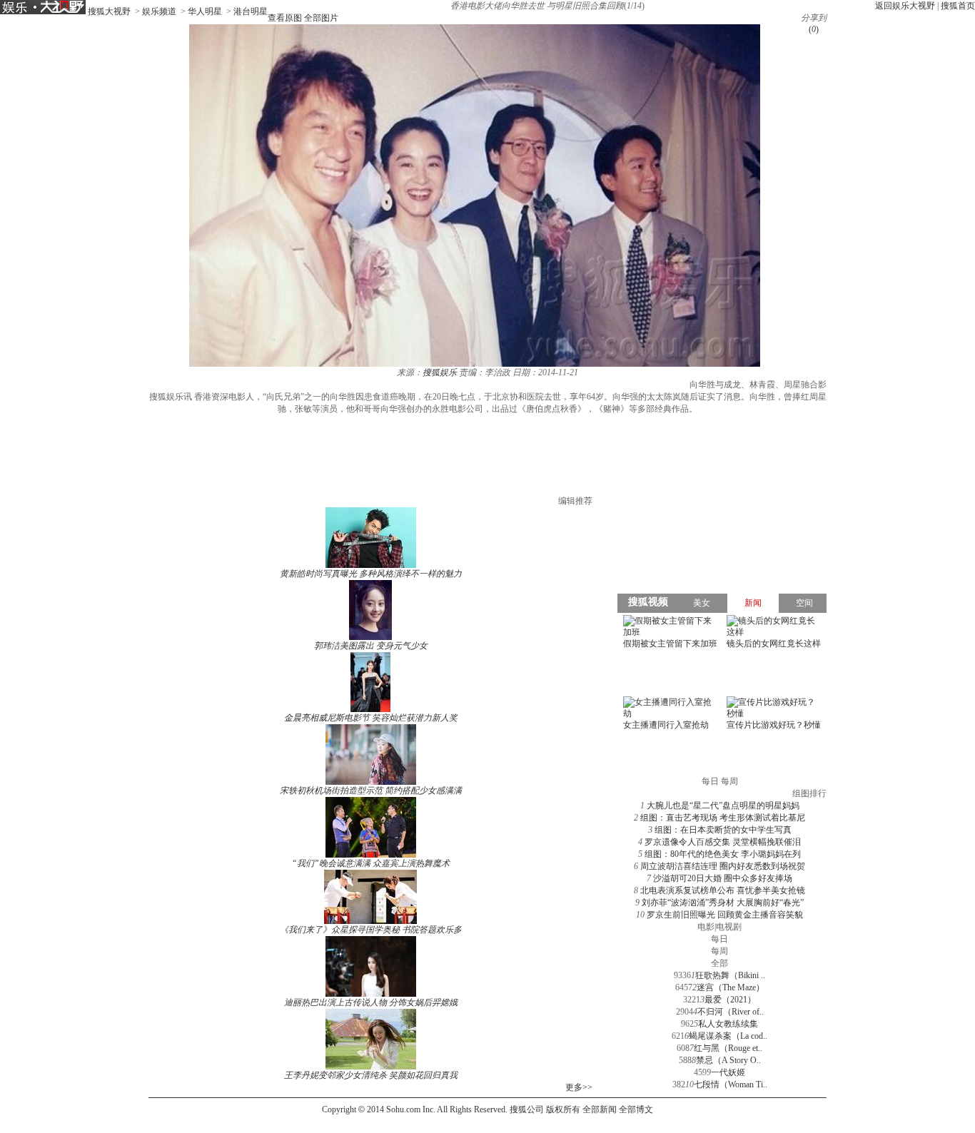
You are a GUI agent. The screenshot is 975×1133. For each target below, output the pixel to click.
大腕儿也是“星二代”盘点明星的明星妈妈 (723, 806)
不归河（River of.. (730, 1012)
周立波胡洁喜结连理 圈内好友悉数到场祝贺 (722, 866)
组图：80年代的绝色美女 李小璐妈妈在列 (723, 854)
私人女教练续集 (728, 1024)
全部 (719, 963)
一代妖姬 (728, 1072)
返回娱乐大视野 (905, 6)
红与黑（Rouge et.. (728, 1048)
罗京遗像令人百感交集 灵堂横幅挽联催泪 (723, 842)
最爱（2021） (730, 1000)
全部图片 (321, 18)
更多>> (578, 1087)
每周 (719, 951)
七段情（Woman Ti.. (730, 1084)
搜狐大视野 (109, 11)
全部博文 (636, 1109)
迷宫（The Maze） (730, 987)
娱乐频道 (159, 11)
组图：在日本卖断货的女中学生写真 (723, 830)
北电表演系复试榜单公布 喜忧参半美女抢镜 (722, 890)
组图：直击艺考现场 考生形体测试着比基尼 (722, 818)
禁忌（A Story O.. (728, 1060)
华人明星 (205, 11)
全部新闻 (599, 1109)
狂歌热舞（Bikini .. (730, 975)
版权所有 (563, 1109)
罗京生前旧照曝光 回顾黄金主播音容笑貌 (725, 915)
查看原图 (285, 18)
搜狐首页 (958, 6)
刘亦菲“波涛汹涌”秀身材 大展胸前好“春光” (723, 903)
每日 (719, 939)
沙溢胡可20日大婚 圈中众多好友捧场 (722, 878)
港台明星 (250, 11)
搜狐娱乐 (440, 372)
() (814, 29)
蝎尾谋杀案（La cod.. (728, 1036)
